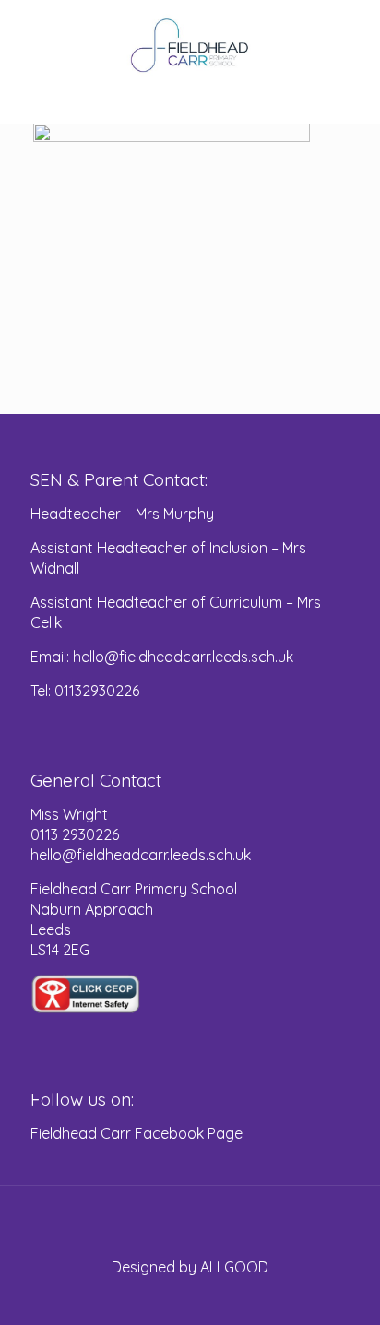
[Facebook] (190, 1297)
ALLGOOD (234, 1267)
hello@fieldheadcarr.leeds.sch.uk (140, 855)
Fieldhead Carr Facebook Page (136, 1133)
